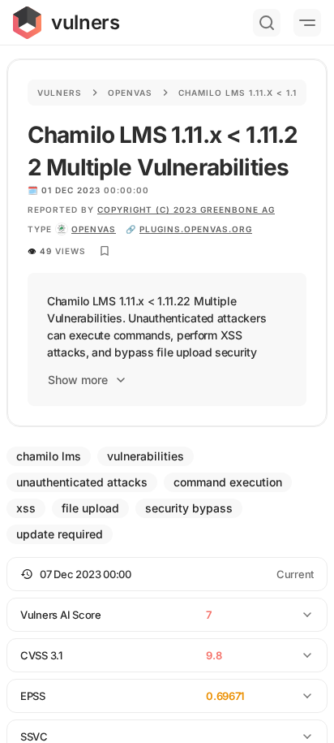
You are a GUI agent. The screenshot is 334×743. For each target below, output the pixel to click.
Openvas (130, 92)
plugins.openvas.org (195, 229)
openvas (93, 229)
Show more (78, 380)
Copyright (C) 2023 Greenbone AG (186, 209)
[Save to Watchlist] (104, 251)
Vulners (59, 92)
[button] (167, 574)
